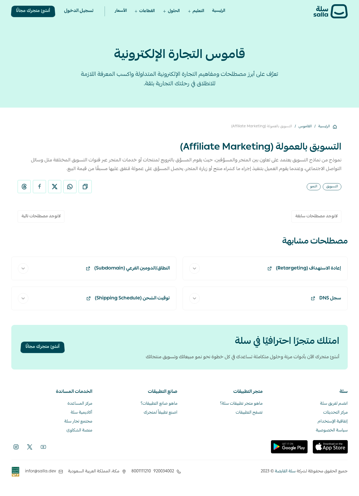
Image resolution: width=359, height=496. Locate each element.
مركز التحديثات (335, 413)
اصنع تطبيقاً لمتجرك (160, 413)
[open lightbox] (15, 471)
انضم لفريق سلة (334, 404)
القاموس (305, 126)
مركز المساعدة (80, 404)
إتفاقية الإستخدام (333, 422)
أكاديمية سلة (81, 413)
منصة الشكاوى (79, 431)
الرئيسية (218, 11)
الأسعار (121, 11)
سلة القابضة (285, 471)
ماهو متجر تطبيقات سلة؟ (241, 404)
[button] (196, 11)
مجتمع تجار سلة (78, 422)
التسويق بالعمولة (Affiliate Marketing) (261, 126)
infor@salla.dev (40, 471)
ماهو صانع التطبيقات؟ (159, 404)
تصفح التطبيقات (249, 413)
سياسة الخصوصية (332, 431)
